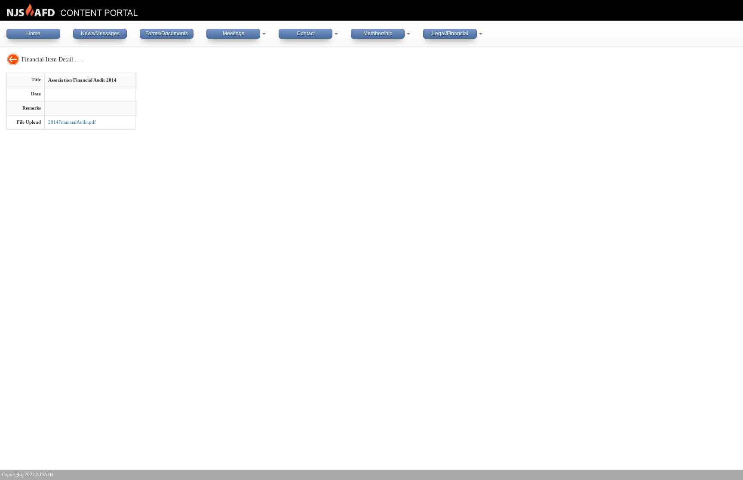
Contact (306, 34)
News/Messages (100, 34)
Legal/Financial (450, 34)
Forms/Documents (166, 34)
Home (33, 34)
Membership (378, 34)
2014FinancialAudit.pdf (72, 122)
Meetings (233, 34)
